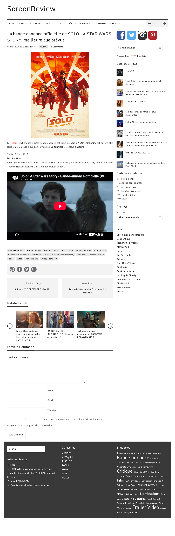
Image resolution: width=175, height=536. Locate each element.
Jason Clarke (131, 485)
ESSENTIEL (86, 23)
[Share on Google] (34, 270)
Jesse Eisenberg (131, 489)
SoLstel (121, 250)
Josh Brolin (145, 489)
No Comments (56, 46)
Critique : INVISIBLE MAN (138, 152)
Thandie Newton (96, 254)
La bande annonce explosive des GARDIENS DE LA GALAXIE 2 (89, 334)
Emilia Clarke (66, 250)
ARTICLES (115, 23)
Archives (121, 212)
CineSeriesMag (124, 255)
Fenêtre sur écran (126, 271)
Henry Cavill (134, 481)
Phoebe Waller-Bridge (18, 254)
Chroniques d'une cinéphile (130, 234)
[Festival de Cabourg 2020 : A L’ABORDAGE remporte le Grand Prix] (120, 92)
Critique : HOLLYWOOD (136, 101)
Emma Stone (140, 476)
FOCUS (61, 23)
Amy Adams (129, 453)
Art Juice (121, 259)
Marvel (120, 494)
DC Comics (145, 471)
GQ (127, 480)
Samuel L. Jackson (126, 503)
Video (19, 258)
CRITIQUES (25, 23)
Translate (141, 56)
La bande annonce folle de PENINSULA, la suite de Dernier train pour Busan (146, 144)
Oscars (125, 498)
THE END (129, 70)
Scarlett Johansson (147, 503)
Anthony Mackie (154, 453)
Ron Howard (37, 254)
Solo (47, 254)
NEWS (38, 23)
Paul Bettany (100, 250)
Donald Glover (51, 250)
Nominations (149, 493)
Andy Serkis (141, 453)
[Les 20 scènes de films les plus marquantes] (120, 113)
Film (120, 480)
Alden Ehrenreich (16, 250)
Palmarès (138, 498)
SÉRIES (72, 23)
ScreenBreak (123, 287)
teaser (14, 142)
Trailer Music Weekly (127, 242)
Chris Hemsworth (145, 467)
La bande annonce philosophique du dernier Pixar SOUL (146, 164)
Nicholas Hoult (132, 494)
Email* (51, 400)
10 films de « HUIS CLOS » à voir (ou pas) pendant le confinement (145, 134)
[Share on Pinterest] (12, 270)
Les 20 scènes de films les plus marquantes (140, 113)
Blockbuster (136, 462)
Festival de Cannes (156, 476)
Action (120, 453)
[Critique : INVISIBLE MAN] (120, 154)
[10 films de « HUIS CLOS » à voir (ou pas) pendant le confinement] (120, 133)
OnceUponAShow (126, 263)
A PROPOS (101, 23)
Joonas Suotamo (83, 250)
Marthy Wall (123, 246)
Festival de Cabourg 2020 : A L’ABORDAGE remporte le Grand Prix (145, 93)
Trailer (11, 258)
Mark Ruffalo (156, 489)
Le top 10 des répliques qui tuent (141, 122)
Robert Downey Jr (153, 499)
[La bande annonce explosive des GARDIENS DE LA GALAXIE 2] (91, 319)
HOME (12, 23)
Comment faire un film (128, 279)
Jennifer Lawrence (147, 484)
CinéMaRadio (123, 283)
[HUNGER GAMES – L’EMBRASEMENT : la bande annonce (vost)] (60, 319)
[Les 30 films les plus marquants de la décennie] (120, 82)
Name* (51, 390)
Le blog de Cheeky (126, 275)
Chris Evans (131, 467)
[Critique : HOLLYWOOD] (120, 103)
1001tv (120, 291)
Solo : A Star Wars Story (63, 254)
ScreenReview (29, 46)
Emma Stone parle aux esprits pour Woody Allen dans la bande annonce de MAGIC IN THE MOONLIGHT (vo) (28, 337)
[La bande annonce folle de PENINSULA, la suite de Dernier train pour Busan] (120, 144)
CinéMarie (122, 267)
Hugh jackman (146, 481)
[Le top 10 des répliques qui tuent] (120, 123)
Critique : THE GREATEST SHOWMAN (33, 289)
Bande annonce (34, 250)
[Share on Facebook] (19, 270)
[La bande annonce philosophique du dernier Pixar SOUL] (120, 164)
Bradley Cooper (149, 462)
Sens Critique (123, 238)
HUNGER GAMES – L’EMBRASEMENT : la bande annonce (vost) (59, 334)
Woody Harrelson (49, 258)
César (136, 472)
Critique (125, 471)
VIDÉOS (49, 23)
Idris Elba (157, 481)
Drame (129, 476)
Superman (127, 508)
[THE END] (120, 72)
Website (52, 410)
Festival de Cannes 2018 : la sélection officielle (87, 290)
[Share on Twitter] (26, 270)
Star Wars (81, 254)
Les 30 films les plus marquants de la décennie (143, 82)
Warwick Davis (31, 258)
